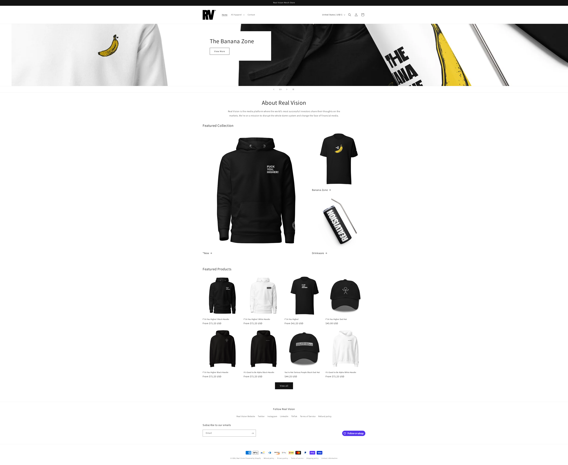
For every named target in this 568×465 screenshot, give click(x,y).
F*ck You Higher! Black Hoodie (216, 319)
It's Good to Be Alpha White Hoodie (341, 372)
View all (284, 385)
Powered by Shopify (253, 458)
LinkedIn (284, 416)
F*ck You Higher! (292, 319)
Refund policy (324, 416)
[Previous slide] (274, 89)
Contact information (329, 458)
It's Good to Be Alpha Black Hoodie (259, 372)
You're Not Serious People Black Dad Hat (302, 372)
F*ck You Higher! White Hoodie (257, 319)
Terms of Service (308, 416)
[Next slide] (287, 89)
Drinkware (318, 253)
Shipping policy (312, 458)
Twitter (261, 416)
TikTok (294, 416)
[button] (237, 15)
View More (217, 51)
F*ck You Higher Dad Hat (336, 319)
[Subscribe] (252, 433)
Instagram (272, 416)
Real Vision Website (246, 416)
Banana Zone (320, 190)
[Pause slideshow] (294, 89)
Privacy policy (282, 458)
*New (206, 253)
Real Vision (241, 458)
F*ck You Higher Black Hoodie (215, 372)
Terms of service (297, 458)
